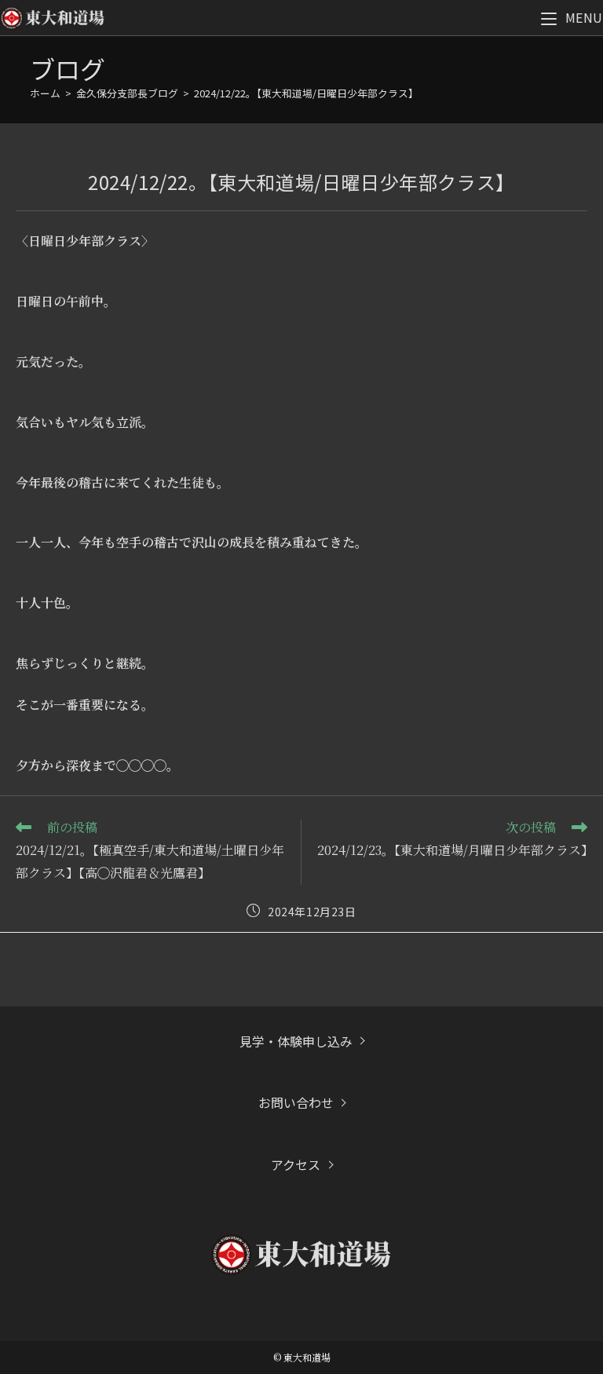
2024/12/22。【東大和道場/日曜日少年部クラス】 (306, 93)
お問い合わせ (296, 1102)
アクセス (295, 1164)
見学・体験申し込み (296, 1041)
